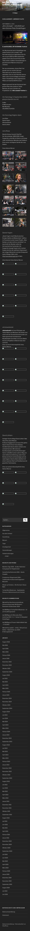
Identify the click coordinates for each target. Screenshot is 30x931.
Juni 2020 (5, 858)
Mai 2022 (5, 791)
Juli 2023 (5, 748)
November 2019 (7, 881)
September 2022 (7, 778)
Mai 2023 (5, 751)
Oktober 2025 (6, 668)
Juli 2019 (4, 891)
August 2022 (6, 781)
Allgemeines (6, 530)
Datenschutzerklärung (8, 912)
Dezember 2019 (6, 877)
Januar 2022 (5, 801)
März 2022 (5, 798)
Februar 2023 (6, 761)
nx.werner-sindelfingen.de (12, 3)
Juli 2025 (5, 678)
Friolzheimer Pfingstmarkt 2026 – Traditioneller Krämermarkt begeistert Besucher (13, 579)
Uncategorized (6, 547)
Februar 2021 (6, 834)
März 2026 (5, 652)
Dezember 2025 (7, 662)
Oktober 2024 (6, 705)
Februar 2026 (6, 655)
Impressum (5, 915)
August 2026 (6, 642)
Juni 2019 (5, 894)
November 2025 (7, 665)
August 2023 (6, 745)
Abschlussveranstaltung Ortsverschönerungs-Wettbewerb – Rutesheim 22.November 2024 (12, 604)
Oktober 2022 (6, 775)
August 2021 (6, 818)
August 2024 (6, 711)
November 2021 (6, 808)
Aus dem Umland (7, 533)
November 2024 (7, 701)
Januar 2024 (5, 735)
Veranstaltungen (7, 550)
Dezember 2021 (6, 804)
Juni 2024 (5, 718)
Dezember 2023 (7, 738)
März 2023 (5, 758)
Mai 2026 (5, 645)
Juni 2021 (5, 824)
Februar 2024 (6, 731)
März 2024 (5, 728)
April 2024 (5, 725)
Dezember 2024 (7, 698)
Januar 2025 (5, 695)
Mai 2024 (5, 721)
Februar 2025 (6, 691)
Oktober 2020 (6, 848)
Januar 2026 (5, 658)
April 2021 (5, 831)
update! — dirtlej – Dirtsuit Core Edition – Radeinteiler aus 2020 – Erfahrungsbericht (14, 630)
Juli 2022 (4, 784)
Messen (4, 540)
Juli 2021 (4, 821)
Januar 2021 (5, 838)
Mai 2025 (5, 682)
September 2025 (7, 672)
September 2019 (7, 884)
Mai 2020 (5, 861)
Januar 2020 (5, 874)
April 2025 (5, 685)
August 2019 (6, 887)
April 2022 (5, 794)
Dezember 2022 (7, 768)
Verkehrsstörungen (8, 553)
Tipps (4, 543)
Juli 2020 (5, 854)
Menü (15, 13)
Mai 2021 (5, 828)
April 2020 (5, 864)
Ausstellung (5, 537)
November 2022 (7, 771)
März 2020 (5, 868)
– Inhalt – (6, 556)
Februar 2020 (6, 871)
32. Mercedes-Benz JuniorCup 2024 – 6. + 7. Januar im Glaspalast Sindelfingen (14, 617)
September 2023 (7, 741)
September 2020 (7, 851)
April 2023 (5, 755)
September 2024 (7, 708)
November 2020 (7, 844)
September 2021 (7, 814)
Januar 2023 (5, 765)
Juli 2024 (5, 715)
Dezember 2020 (7, 841)
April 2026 (5, 648)
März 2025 (5, 688)
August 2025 (6, 675)
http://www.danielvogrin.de (10, 256)
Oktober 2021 (6, 811)
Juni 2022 (5, 788)
